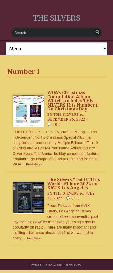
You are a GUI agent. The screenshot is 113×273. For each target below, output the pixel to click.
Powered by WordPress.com (56, 265)
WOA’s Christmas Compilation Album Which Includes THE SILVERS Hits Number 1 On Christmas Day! (72, 101)
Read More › (34, 164)
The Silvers (66, 115)
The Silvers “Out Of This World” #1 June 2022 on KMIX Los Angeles (73, 183)
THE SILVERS (56, 17)
